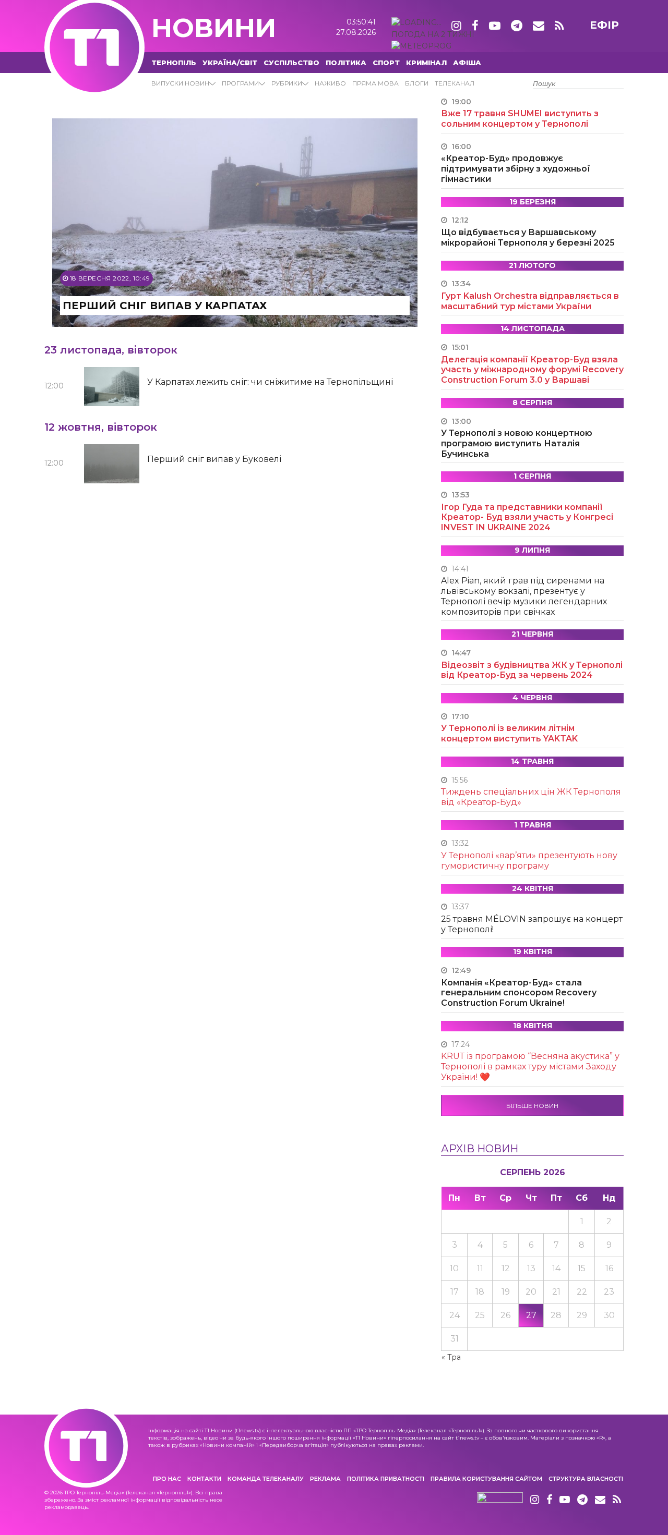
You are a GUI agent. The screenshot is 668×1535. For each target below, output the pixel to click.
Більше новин (532, 1106)
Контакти (204, 1478)
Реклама (325, 1478)
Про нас (167, 1478)
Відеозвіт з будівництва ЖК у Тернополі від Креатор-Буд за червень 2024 (532, 670)
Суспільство (291, 62)
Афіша (467, 62)
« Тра (451, 1357)
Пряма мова (375, 83)
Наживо (330, 83)
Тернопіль (173, 62)
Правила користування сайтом (486, 1478)
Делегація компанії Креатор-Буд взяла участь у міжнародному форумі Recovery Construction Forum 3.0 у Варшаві (532, 370)
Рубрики (286, 83)
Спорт (386, 62)
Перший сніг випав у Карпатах (165, 305)
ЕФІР (604, 25)
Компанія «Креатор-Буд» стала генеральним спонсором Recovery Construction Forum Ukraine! (519, 993)
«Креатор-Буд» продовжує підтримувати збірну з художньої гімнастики (515, 168)
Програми (240, 83)
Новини (213, 28)
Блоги (416, 83)
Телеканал (454, 83)
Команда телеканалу (266, 1478)
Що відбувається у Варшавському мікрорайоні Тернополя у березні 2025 (528, 237)
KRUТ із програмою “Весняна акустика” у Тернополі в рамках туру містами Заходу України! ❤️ (530, 1066)
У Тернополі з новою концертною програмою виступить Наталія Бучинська (516, 443)
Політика (346, 62)
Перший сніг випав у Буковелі (214, 459)
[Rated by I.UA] (500, 1500)
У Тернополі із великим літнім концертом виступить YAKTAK (509, 733)
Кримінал (426, 62)
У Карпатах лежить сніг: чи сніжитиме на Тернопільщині (270, 382)
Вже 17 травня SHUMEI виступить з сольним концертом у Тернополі (520, 118)
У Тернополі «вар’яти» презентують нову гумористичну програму (529, 860)
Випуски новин (180, 83)
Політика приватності (385, 1478)
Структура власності (585, 1478)
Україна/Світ (229, 62)
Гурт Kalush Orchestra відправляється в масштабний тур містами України (530, 301)
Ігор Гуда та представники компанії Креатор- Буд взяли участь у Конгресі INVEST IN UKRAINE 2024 (527, 517)
